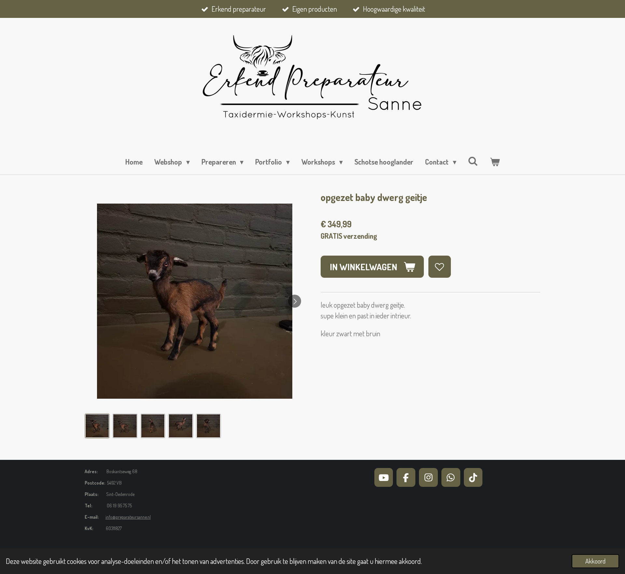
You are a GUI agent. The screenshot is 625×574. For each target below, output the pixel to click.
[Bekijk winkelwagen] (495, 161)
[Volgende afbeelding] (294, 301)
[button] (97, 425)
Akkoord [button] (595, 561)
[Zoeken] (473, 161)
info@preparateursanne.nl (128, 517)
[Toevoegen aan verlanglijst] (439, 267)
